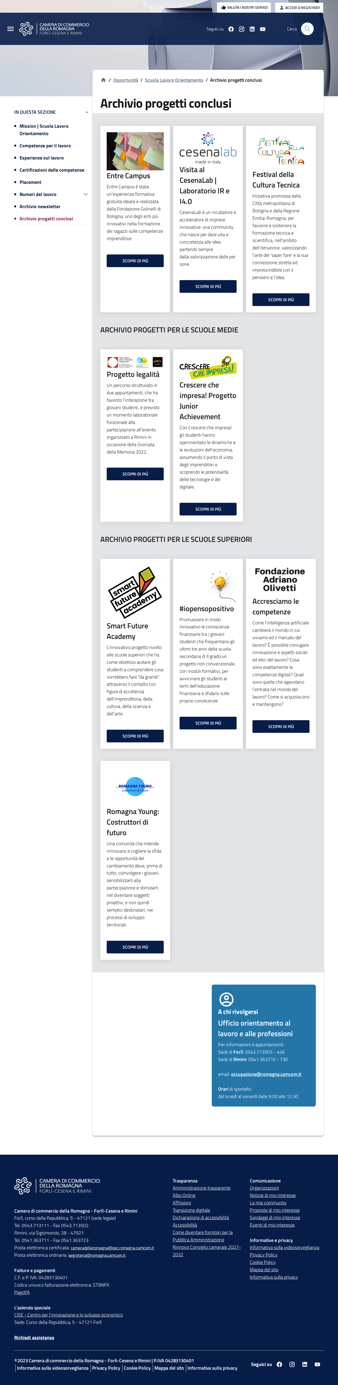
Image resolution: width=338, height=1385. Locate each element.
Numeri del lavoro (38, 194)
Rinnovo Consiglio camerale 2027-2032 (207, 1251)
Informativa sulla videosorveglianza (284, 1247)
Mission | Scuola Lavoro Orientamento (44, 129)
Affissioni (182, 1202)
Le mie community (268, 1202)
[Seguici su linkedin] (250, 28)
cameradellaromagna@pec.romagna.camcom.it (112, 1248)
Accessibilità (185, 1224)
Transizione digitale (191, 1210)
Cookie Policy (263, 1262)
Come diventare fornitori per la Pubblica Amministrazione (203, 1236)
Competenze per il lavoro (45, 145)
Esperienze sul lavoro (42, 157)
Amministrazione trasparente (202, 1187)
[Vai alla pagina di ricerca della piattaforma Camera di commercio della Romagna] (307, 28)
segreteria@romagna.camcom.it (97, 1255)
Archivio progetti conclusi (46, 218)
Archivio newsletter (40, 206)
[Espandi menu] (85, 194)
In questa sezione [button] (35, 112)
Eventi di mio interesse (272, 1224)
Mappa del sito (264, 1269)
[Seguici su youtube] (260, 28)
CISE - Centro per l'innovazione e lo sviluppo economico (68, 1314)
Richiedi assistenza (34, 1337)
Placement (30, 182)
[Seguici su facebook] (229, 28)
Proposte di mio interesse (275, 1210)
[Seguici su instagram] (239, 28)
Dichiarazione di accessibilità (201, 1217)
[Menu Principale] (10, 29)
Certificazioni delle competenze (52, 169)
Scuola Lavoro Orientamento (174, 80)
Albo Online (184, 1195)
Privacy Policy (264, 1254)
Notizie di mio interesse (273, 1195)
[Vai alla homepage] (57, 29)
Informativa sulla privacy (274, 1277)
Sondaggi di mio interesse (275, 1217)
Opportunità (125, 80)
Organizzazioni (264, 1187)
